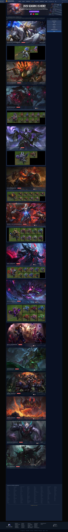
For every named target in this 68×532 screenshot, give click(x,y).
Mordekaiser (29, 501)
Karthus (22, 498)
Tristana (49, 491)
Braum (8, 500)
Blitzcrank (8, 499)
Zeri (54, 497)
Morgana (28, 502)
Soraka (42, 500)
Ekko (14, 492)
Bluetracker (35, 524)
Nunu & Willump (36, 492)
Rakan (35, 499)
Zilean (55, 499)
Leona (28, 490)
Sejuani (42, 490)
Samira (42, 489)
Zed (54, 496)
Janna (21, 490)
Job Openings (36, 530)
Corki (14, 488)
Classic (32, 1)
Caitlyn (8, 502)
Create (20, 1)
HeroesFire (22, 527)
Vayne (48, 497)
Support (44, 530)
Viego (48, 501)
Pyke (34, 496)
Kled (27, 487)
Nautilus (35, 488)
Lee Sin (28, 489)
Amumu (8, 491)
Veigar (48, 498)
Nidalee (35, 489)
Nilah (34, 490)
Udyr (48, 495)
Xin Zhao (55, 490)
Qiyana (35, 497)
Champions (28, 1)
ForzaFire (22, 526)
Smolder (42, 499)
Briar (7, 501)
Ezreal (14, 494)
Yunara (55, 493)
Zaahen (55, 495)
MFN (2, 1)
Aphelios (8, 493)
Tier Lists (37, 1)
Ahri (7, 487)
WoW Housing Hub (30, 526)
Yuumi (55, 494)
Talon (48, 488)
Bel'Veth (8, 498)
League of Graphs (17, 524)
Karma (21, 497)
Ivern (21, 489)
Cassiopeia (15, 486)
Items (54, 22)
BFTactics (29, 523)
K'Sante (22, 495)
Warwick (55, 487)
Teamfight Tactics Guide (34, 505)
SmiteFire (22, 523)
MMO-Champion (30, 527)
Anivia (8, 492)
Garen (14, 499)
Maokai (28, 497)
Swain (41, 501)
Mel (27, 499)
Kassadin (22, 499)
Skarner (42, 498)
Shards (54, 27)
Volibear (55, 486)
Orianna (35, 493)
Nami (34, 486)
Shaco (41, 493)
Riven (41, 487)
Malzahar (28, 496)
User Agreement (22, 530)
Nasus (35, 487)
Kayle (21, 500)
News (46, 1)
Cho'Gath (15, 487)
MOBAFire (16, 523)
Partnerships (40, 530)
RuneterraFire (17, 527)
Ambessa (8, 490)
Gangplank (15, 498)
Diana (14, 489)
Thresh (48, 490)
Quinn (35, 498)
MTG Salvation (30, 524)
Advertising (31, 530)
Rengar (42, 486)
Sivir (41, 497)
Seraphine (42, 492)
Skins (54, 31)
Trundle (49, 492)
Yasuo (55, 491)
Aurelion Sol (8, 495)
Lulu (27, 494)
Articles (47, 530)
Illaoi (21, 488)
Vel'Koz (49, 499)
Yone (55, 492)
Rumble (42, 488)
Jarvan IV (22, 491)
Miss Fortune (29, 500)
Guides (23, 1)
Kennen (22, 502)
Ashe (7, 494)
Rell (34, 501)
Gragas (15, 500)
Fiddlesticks (15, 495)
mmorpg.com (36, 523)
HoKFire (42, 524)
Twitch (48, 494)
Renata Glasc (36, 502)
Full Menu (50, 1)
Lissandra (28, 492)
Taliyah (49, 487)
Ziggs (55, 498)
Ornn (34, 494)
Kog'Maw (28, 488)
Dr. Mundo (15, 490)
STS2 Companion (36, 527)
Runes (54, 26)
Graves (15, 501)
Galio (14, 497)
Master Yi (28, 498)
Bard (7, 497)
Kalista (21, 496)
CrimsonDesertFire (43, 523)
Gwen (14, 502)
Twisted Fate (49, 493)
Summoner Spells (54, 29)
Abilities (54, 24)
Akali (7, 488)
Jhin (21, 493)
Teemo (48, 489)
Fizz (14, 496)
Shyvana (42, 495)
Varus (48, 496)
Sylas (41, 502)
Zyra (55, 500)
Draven (15, 491)
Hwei (21, 487)
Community (42, 1)
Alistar (8, 489)
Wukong (55, 488)
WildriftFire (16, 526)
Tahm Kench (49, 486)
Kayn (21, 501)
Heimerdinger (22, 486)
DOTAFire (22, 524)
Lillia (27, 491)
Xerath (55, 489)
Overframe (35, 526)
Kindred (28, 486)
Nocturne (35, 491)
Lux (27, 495)
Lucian (28, 493)
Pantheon (35, 495)
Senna (42, 491)
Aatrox (8, 486)
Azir (7, 496)
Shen (41, 494)
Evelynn (15, 493)
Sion (41, 496)
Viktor (48, 502)
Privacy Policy (27, 530)
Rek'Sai (35, 500)
